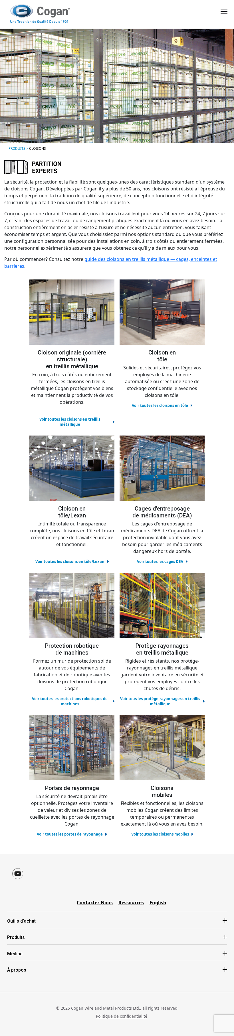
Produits (17, 148)
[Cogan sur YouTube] (17, 873)
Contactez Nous (95, 902)
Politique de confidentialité (121, 1016)
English (158, 902)
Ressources (131, 902)
